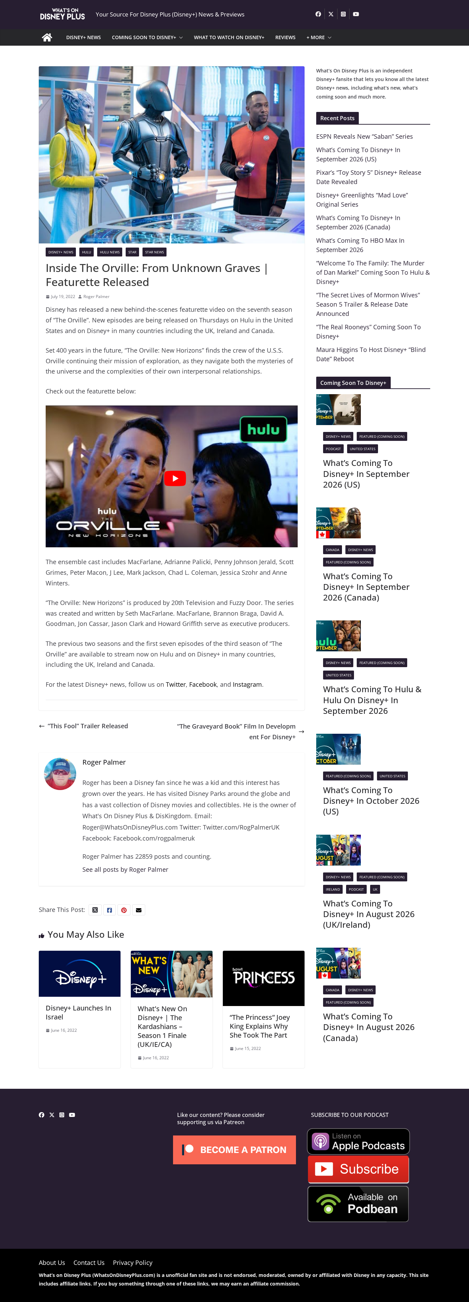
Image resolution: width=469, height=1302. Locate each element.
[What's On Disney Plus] (47, 37)
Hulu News (109, 252)
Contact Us (89, 1262)
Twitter (176, 684)
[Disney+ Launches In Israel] (80, 956)
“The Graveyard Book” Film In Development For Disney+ (236, 731)
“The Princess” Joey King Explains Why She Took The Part (260, 1026)
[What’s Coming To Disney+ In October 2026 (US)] (338, 739)
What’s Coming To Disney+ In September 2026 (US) (366, 473)
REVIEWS (285, 37)
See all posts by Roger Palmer (125, 869)
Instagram (247, 684)
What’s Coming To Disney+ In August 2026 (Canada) (369, 1026)
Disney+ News (60, 252)
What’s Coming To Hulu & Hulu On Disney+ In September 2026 (372, 699)
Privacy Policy (132, 1262)
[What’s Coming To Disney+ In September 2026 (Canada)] (338, 513)
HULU (86, 252)
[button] (179, 37)
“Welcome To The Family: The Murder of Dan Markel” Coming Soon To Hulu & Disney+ (373, 272)
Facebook (203, 684)
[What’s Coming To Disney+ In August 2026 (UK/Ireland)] (338, 840)
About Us (52, 1262)
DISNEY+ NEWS (83, 37)
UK (375, 889)
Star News (154, 252)
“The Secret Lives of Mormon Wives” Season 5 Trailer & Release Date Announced (368, 304)
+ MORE (316, 37)
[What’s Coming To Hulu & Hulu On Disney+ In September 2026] (338, 625)
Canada (332, 549)
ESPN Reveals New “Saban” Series (364, 136)
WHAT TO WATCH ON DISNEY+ (229, 37)
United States (362, 448)
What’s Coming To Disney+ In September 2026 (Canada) (366, 586)
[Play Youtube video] (175, 478)
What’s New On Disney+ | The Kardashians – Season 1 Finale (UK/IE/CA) (162, 1026)
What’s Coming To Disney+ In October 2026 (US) (371, 800)
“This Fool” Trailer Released (88, 726)
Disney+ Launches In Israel (78, 1012)
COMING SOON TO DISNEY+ (144, 37)
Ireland (333, 889)
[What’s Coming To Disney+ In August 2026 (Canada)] (338, 953)
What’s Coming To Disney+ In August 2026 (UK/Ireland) (369, 914)
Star (132, 252)
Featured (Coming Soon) (381, 436)
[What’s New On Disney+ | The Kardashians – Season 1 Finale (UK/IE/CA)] (172, 956)
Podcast (333, 448)
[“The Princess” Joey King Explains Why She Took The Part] (264, 956)
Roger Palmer (96, 296)
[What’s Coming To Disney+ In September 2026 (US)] (338, 399)
